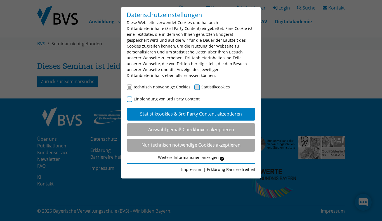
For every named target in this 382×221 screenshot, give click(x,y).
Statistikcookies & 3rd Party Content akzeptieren (191, 114)
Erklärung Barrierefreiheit (231, 169)
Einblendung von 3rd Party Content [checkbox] (167, 99)
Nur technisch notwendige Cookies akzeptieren (191, 145)
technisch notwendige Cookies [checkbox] (162, 87)
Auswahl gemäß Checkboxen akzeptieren (191, 129)
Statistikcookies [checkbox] (215, 87)
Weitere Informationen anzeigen (189, 157)
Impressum (191, 169)
